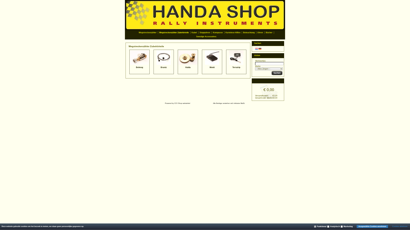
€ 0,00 (268, 90)
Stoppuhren (205, 32)
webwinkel (186, 103)
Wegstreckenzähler (147, 32)
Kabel (194, 32)
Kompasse (218, 32)
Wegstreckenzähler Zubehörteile (174, 32)
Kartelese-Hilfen (233, 32)
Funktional (321, 226)
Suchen (277, 73)
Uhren (260, 32)
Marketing (348, 226)
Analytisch (335, 226)
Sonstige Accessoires (206, 36)
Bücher (269, 32)
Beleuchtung (249, 32)
